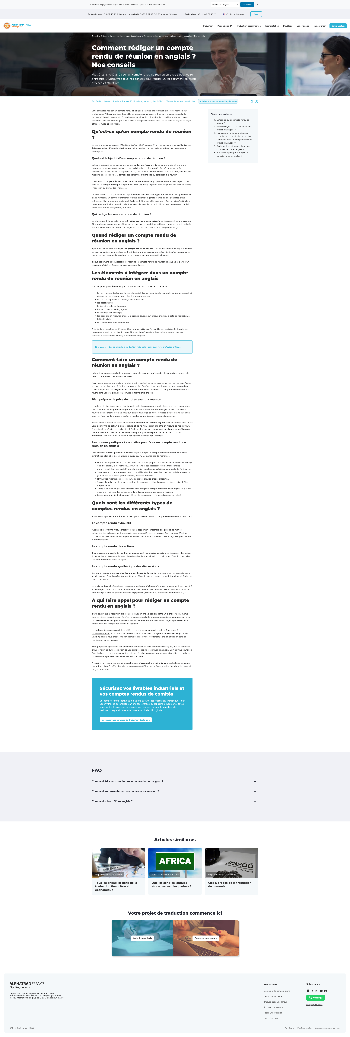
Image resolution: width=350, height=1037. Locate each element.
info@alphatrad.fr (314, 1004)
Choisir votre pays (235, 14)
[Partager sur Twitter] (256, 101)
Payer (256, 14)
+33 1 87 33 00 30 (151, 14)
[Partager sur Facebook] (252, 101)
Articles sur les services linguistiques (218, 101)
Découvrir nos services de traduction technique (126, 720)
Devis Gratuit (338, 26)
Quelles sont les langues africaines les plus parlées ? (172, 884)
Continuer (247, 4)
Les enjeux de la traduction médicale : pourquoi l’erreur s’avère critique (145, 347)
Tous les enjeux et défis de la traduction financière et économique (116, 886)
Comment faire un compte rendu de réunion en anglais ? (127, 781)
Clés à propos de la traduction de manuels (229, 884)
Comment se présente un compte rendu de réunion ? (125, 791)
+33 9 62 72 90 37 (207, 14)
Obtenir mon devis (142, 938)
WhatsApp (317, 997)
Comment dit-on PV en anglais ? (112, 801)
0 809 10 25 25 (111, 14)
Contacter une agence (206, 938)
